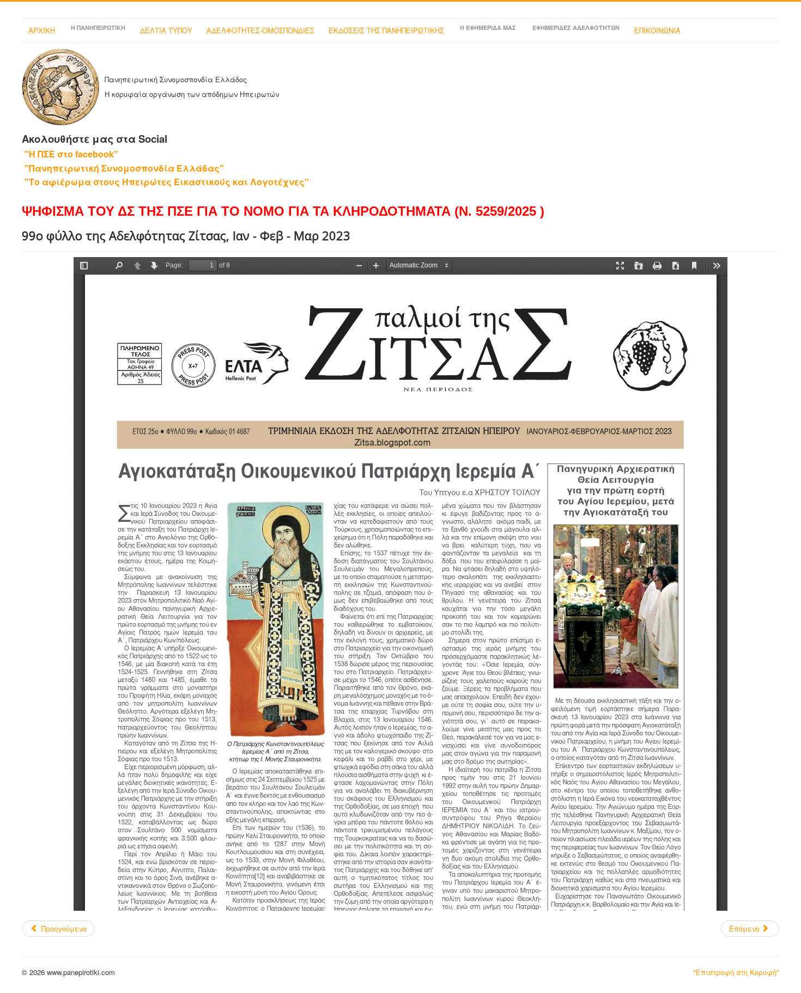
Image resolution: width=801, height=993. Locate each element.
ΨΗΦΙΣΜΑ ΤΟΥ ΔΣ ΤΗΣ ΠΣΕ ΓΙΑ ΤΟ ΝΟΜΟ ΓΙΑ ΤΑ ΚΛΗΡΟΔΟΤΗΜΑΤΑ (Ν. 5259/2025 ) (283, 211)
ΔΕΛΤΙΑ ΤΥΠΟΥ (166, 30)
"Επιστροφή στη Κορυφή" (736, 972)
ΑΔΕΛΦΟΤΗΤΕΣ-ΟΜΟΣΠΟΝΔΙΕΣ (260, 30)
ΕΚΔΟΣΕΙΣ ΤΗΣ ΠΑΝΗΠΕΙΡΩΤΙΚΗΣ (386, 30)
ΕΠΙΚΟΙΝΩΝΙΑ (657, 30)
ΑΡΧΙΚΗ (41, 30)
